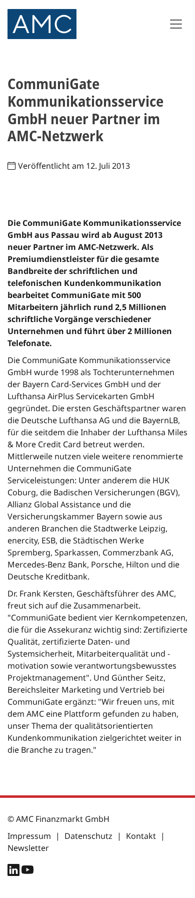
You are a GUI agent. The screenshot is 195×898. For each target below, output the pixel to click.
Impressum (29, 835)
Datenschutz (88, 835)
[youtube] (28, 871)
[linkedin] (15, 871)
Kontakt (141, 835)
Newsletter (28, 847)
